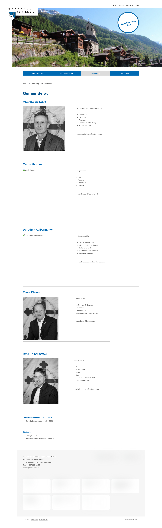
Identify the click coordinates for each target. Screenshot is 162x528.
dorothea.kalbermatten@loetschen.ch (91, 262)
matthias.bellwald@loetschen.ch (89, 134)
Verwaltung (35, 84)
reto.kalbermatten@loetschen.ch (86, 389)
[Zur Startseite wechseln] (23, 14)
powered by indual (131, 520)
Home (25, 84)
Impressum (34, 520)
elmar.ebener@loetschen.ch (85, 321)
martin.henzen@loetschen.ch (87, 194)
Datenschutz (43, 520)
